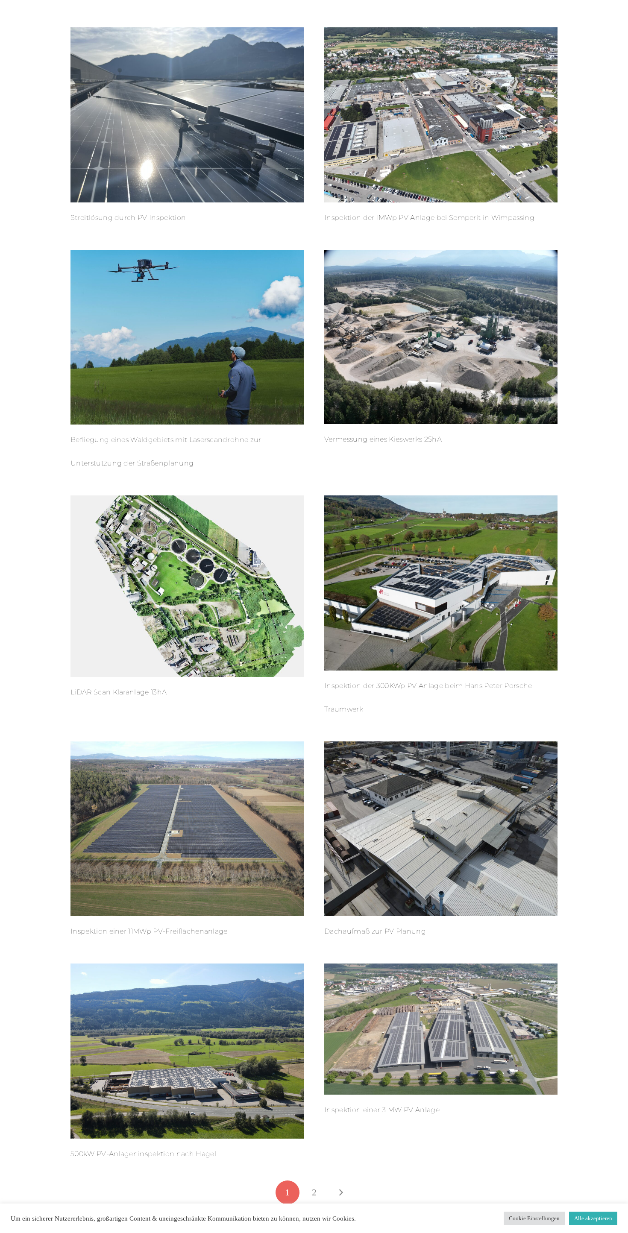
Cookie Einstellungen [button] (534, 1218)
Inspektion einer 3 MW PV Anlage (382, 1110)
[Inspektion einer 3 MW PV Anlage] (441, 969)
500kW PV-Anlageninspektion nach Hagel (143, 1154)
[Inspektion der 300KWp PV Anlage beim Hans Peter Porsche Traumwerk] (441, 501)
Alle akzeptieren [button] (593, 1218)
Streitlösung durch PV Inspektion (128, 218)
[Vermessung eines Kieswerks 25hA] (441, 255)
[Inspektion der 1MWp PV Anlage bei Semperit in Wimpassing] (441, 33)
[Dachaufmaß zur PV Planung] (441, 747)
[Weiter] (340, 1192)
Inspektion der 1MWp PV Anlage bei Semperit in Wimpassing (429, 218)
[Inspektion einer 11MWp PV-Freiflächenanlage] (187, 747)
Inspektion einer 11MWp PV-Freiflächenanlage (149, 931)
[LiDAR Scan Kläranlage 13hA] (187, 501)
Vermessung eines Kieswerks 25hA (383, 439)
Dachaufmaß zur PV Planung (375, 931)
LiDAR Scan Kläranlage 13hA (118, 692)
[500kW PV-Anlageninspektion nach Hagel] (187, 969)
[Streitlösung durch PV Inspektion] (187, 33)
